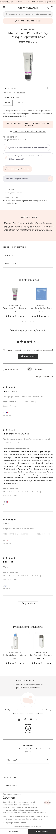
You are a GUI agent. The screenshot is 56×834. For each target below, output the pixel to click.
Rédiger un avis (28, 356)
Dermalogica (28, 29)
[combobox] (44, 376)
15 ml (20, 103)
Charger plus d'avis (28, 603)
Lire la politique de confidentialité (14, 823)
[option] (28, 124)
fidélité (21, 92)
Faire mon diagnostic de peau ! (19, 168)
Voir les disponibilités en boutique (29, 131)
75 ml (7, 103)
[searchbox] (15, 369)
